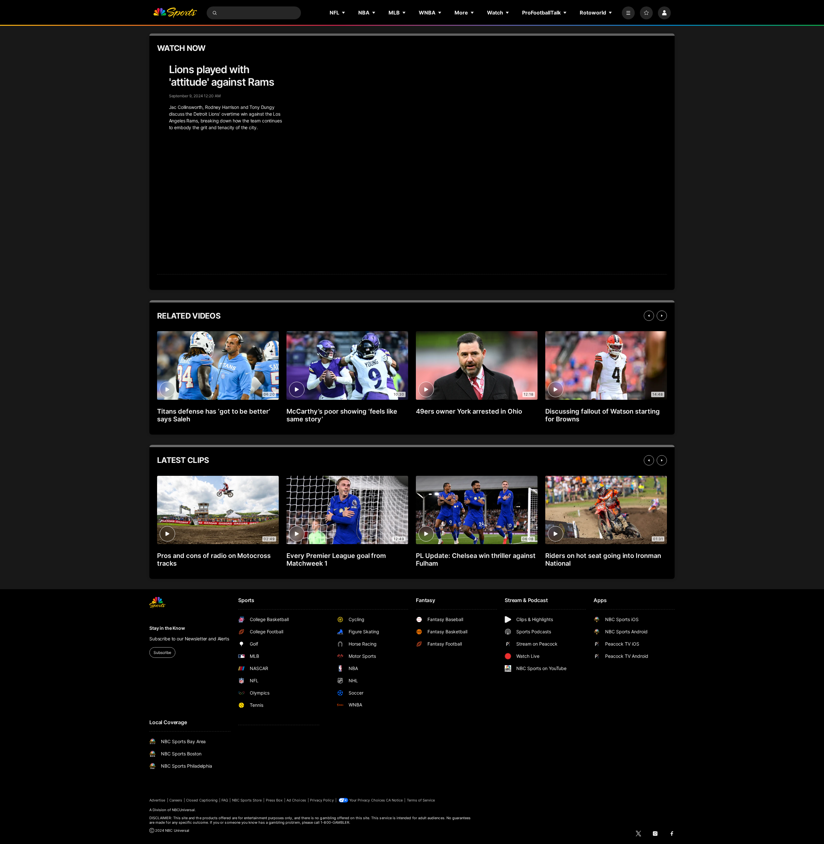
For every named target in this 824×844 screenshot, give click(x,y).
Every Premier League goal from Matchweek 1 (336, 559)
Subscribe (162, 652)
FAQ (224, 800)
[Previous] (649, 316)
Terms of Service (421, 800)
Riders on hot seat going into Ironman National (603, 559)
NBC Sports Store (247, 800)
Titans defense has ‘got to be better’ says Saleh (213, 415)
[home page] (175, 13)
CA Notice (394, 800)
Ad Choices (296, 800)
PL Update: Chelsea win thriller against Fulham (476, 559)
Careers (175, 800)
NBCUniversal (183, 810)
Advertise (157, 800)
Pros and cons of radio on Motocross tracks (214, 559)
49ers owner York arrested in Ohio (469, 411)
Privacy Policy (322, 800)
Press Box (274, 800)
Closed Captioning (202, 800)
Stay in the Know (167, 628)
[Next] (662, 316)
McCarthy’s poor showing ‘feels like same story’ (341, 415)
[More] (628, 12)
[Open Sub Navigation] (344, 12)
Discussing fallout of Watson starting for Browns (602, 415)
